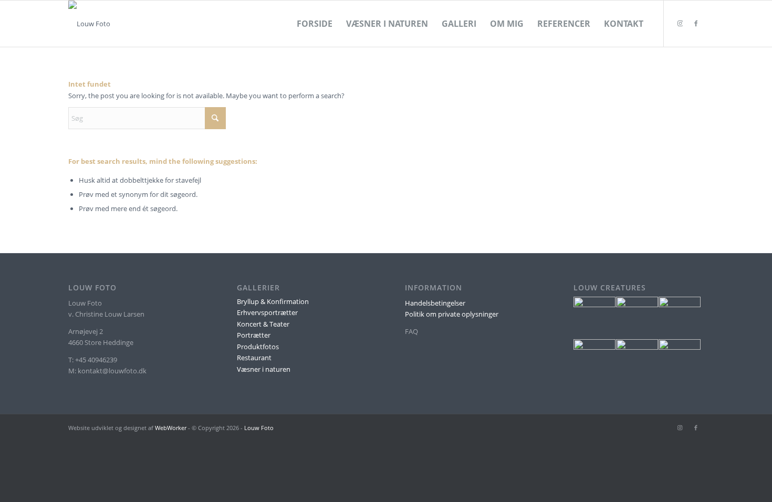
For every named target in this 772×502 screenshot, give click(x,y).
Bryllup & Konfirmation (273, 301)
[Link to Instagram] (680, 23)
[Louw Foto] (89, 24)
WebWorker (170, 428)
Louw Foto (259, 428)
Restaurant (254, 357)
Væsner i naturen (263, 369)
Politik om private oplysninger (451, 314)
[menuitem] (314, 24)
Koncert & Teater (263, 324)
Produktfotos (258, 346)
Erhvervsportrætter (267, 312)
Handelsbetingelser (435, 303)
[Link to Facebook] (696, 23)
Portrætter (253, 335)
